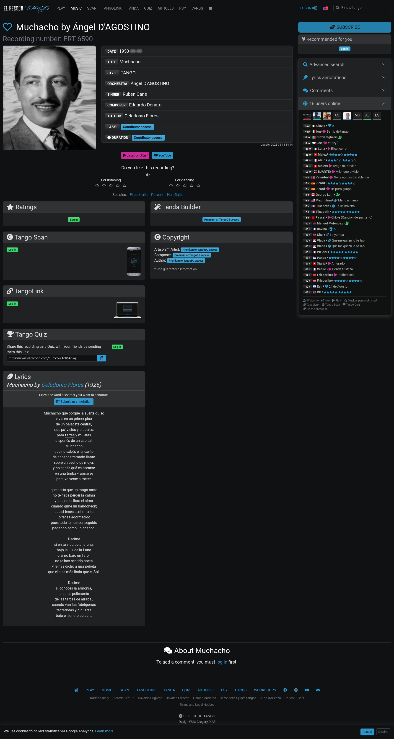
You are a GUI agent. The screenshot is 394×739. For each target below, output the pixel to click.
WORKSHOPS (265, 690)
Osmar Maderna (204, 698)
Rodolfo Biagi (99, 698)
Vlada (321, 240)
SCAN (91, 8)
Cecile (321, 269)
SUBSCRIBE (347, 27)
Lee (319, 143)
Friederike (324, 275)
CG (319, 292)
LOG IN (306, 8)
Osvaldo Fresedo (177, 698)
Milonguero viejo (347, 171)
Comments (321, 90)
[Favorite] (8, 27)
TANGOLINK (112, 8)
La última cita (345, 206)
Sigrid (321, 263)
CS (337, 115)
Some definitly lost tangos (238, 698)
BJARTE (324, 171)
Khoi (320, 235)
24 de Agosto (338, 286)
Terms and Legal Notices (197, 704)
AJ (367, 115)
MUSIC (76, 8)
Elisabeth (322, 206)
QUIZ (148, 8)
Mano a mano (348, 200)
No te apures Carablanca (351, 177)
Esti (319, 286)
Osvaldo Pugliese (150, 698)
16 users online (324, 103)
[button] (325, 8)
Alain (321, 160)
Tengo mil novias (344, 166)
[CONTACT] (210, 8)
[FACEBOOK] (285, 690)
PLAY (61, 8)
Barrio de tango (337, 131)
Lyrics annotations (327, 77)
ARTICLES (166, 8)
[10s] (148, 175)
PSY (182, 8)
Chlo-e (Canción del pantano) (351, 217)
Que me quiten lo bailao (348, 240)
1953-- (124, 51)
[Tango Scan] (334, 206)
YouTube (164, 155)
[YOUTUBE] (307, 690)
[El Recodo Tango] (76, 690)
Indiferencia (345, 275)
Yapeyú (332, 143)
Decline (383, 732)
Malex (322, 154)
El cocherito (139, 195)
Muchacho (123, 61)
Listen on (136, 155)
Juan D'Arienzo (270, 698)
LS (377, 115)
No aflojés (175, 195)
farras (70, 435)
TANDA (133, 8)
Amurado (338, 263)
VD (357, 115)
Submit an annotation (75, 401)
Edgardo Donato (134, 105)
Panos (321, 258)
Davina (322, 229)
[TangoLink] (336, 200)
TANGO (121, 72)
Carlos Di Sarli (294, 698)
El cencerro (338, 148)
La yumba (337, 235)
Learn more (104, 731)
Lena (321, 148)
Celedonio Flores (132, 115)
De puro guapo (341, 189)
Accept (367, 732)
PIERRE (322, 252)
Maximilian (324, 200)
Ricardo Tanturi (123, 698)
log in (221, 662)
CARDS (197, 8)
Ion (318, 131)
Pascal (320, 217)
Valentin (322, 177)
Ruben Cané (127, 94)
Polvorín (157, 195)
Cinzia (320, 126)
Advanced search (326, 64)
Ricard (320, 183)
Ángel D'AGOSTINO (138, 83)
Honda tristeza (342, 269)
